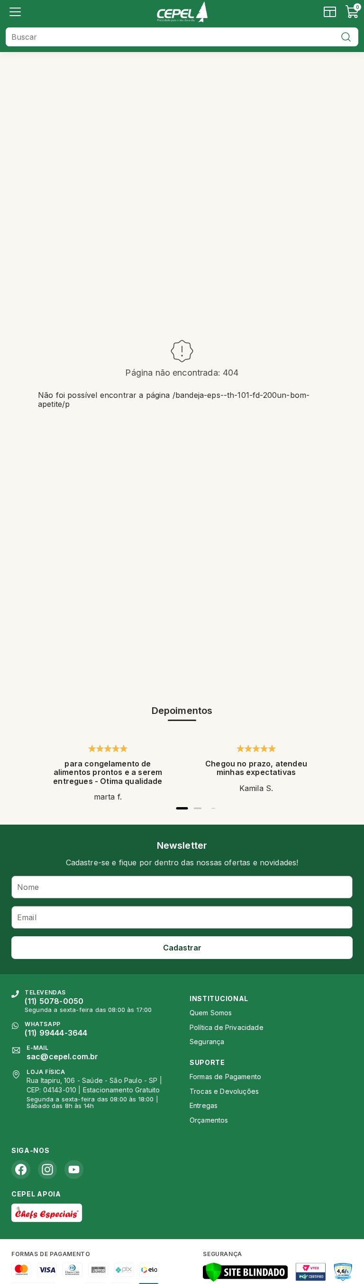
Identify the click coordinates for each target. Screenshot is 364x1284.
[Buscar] (346, 36)
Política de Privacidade (227, 1027)
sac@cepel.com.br (63, 1056)
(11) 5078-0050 (54, 1001)
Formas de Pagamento (225, 1077)
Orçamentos (209, 1120)
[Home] (182, 12)
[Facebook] (20, 1169)
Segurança (207, 1042)
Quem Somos (211, 1013)
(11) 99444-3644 (56, 1033)
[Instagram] (47, 1169)
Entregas (204, 1105)
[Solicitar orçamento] (329, 11)
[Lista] (15, 11)
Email (26, 917)
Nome (28, 887)
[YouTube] (73, 1169)
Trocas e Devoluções (224, 1091)
